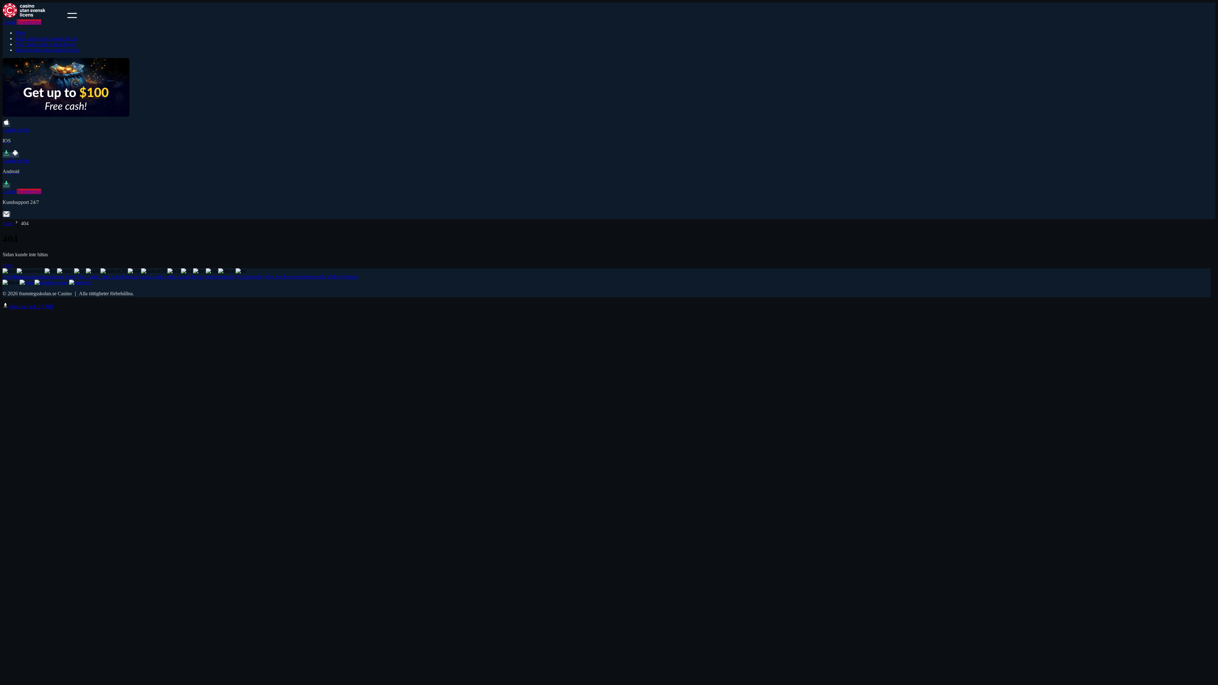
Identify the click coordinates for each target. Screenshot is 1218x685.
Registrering (29, 22)
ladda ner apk (30, 306)
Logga (9, 22)
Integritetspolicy (221, 276)
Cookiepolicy (251, 276)
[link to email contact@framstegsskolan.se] (6, 216)
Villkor (334, 276)
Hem (20, 33)
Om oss (273, 276)
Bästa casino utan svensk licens (46, 38)
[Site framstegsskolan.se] (34, 16)
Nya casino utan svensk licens (45, 44)
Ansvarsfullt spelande (303, 276)
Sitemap (350, 276)
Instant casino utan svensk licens (47, 50)
